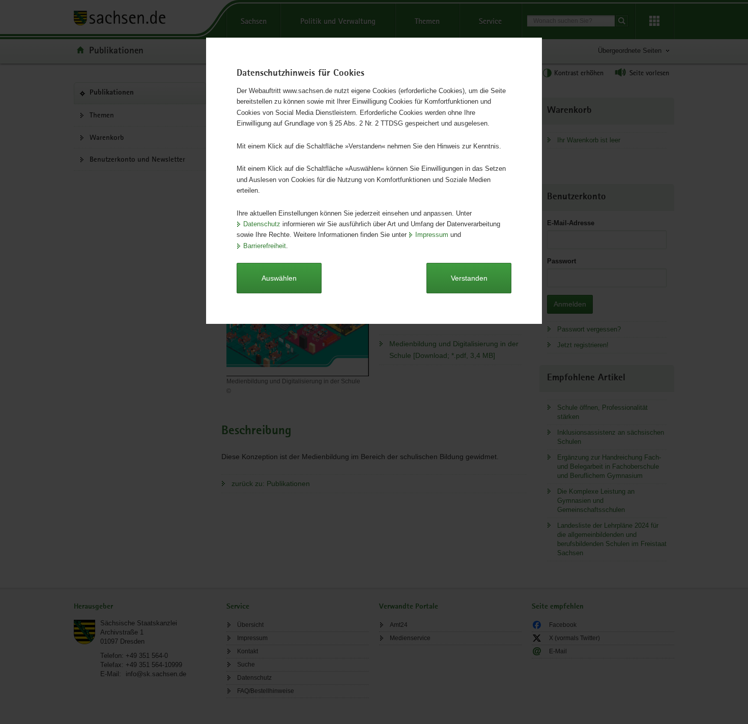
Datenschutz (261, 224)
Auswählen (279, 278)
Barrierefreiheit (264, 246)
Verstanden (469, 278)
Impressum (431, 234)
